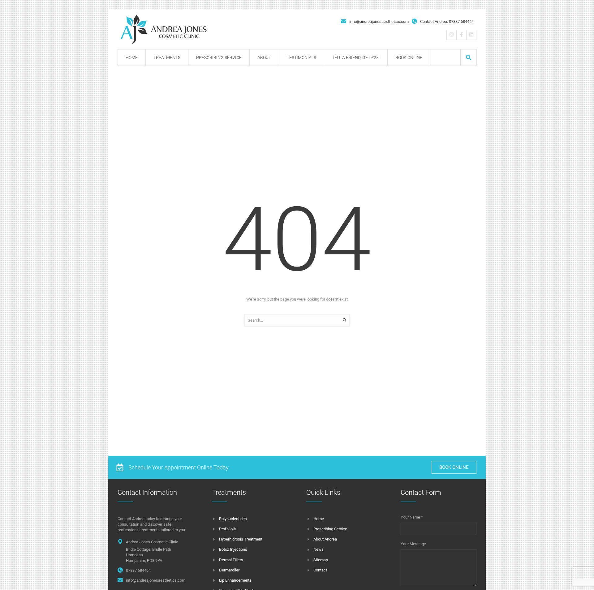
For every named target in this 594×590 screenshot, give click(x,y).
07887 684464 (138, 570)
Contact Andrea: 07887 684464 (447, 21)
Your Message (413, 543)
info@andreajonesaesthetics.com (379, 21)
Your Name (412, 517)
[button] (468, 57)
